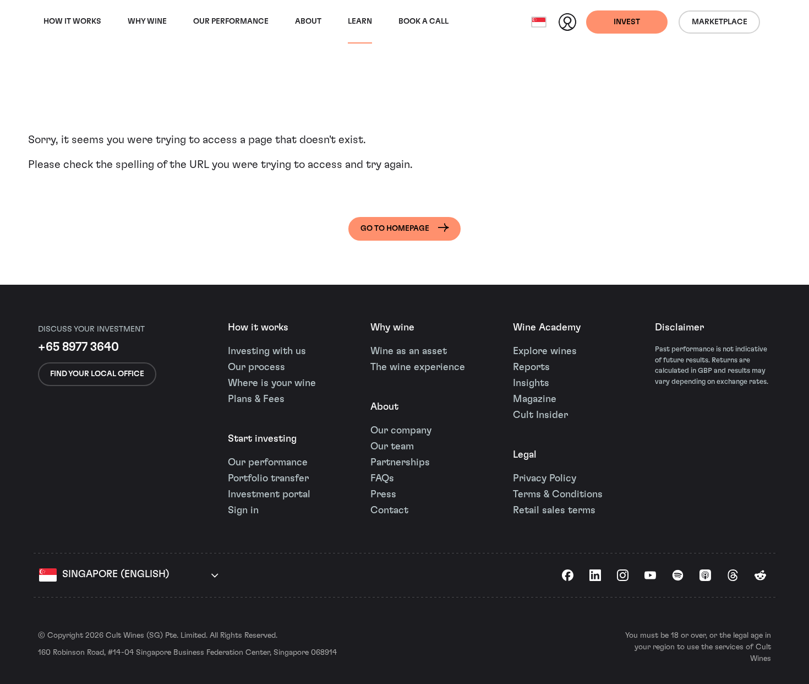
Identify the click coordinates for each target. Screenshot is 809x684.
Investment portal (269, 495)
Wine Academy (547, 328)
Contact (389, 510)
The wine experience (417, 367)
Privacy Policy (544, 479)
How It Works (72, 21)
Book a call (423, 21)
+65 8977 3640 (78, 347)
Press (383, 495)
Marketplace (719, 22)
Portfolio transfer (268, 479)
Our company (400, 431)
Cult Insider (540, 415)
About (308, 21)
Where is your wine (272, 383)
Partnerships (400, 463)
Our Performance (231, 21)
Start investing (262, 439)
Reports (531, 367)
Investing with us (267, 351)
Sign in (243, 510)
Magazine (534, 399)
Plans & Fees (256, 399)
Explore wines (545, 351)
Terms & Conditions (558, 495)
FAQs (382, 479)
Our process (256, 367)
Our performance (268, 463)
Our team (392, 447)
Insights (531, 383)
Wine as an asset (408, 351)
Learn (360, 21)
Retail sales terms (554, 510)
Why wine (147, 21)
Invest (627, 22)
